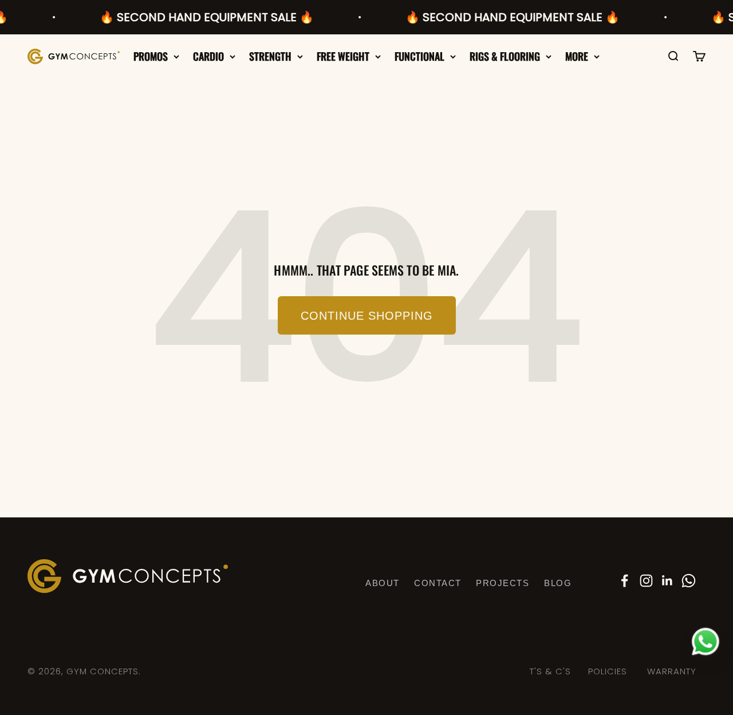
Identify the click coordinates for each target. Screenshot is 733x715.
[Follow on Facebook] (624, 580)
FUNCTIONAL (419, 56)
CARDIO (208, 56)
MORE (576, 56)
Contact (438, 583)
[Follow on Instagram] (646, 580)
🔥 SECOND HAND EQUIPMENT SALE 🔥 (198, 17)
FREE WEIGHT (343, 56)
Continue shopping (367, 315)
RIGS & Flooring (505, 56)
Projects (502, 583)
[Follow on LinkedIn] (667, 580)
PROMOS (150, 56)
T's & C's (550, 671)
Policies (607, 671)
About (382, 583)
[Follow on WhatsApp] (688, 580)
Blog (558, 583)
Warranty (671, 671)
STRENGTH (270, 56)
